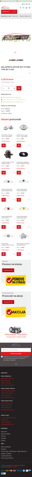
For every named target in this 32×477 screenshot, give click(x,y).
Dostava (3, 449)
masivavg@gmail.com (7, 397)
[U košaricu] (3, 145)
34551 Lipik (4, 420)
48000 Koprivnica (6, 405)
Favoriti (3, 436)
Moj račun (4, 431)
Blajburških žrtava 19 (7, 378)
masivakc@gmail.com (7, 409)
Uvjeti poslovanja (6, 456)
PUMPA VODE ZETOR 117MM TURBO (7, 163)
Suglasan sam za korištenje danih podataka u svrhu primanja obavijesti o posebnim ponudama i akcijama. (16, 358)
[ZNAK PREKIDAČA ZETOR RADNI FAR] (8, 181)
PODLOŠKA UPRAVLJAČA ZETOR (7, 244)
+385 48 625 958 (6, 407)
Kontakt (3, 438)
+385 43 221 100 (25, 4)
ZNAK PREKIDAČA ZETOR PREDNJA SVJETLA (22, 190)
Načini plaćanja (6, 447)
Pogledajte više (8, 270)
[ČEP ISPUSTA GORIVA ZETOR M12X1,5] (23, 236)
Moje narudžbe (5, 434)
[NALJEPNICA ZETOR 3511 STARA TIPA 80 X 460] (16, 37)
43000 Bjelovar (5, 380)
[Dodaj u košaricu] (18, 88)
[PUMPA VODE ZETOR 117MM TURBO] (8, 154)
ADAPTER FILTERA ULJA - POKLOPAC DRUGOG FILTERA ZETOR (22, 135)
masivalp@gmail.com (7, 424)
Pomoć (3, 440)
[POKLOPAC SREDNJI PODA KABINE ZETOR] (23, 154)
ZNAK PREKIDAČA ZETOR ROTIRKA (22, 217)
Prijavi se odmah (16, 353)
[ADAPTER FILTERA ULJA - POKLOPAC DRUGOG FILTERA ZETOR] (23, 127)
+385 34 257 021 (6, 422)
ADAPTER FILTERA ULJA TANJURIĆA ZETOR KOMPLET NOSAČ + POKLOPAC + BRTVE (8, 135)
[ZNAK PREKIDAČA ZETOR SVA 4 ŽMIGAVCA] (8, 208)
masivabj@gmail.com (7, 385)
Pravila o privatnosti (7, 458)
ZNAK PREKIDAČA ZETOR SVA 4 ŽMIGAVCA (6, 217)
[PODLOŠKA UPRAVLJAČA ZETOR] (8, 236)
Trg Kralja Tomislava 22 (8, 390)
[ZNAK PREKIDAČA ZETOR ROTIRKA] (23, 208)
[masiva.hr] (5, 8)
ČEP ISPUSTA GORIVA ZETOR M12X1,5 (23, 244)
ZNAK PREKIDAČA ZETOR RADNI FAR (6, 190)
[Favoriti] (23, 7)
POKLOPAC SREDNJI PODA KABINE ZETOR (23, 163)
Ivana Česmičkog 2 (7, 403)
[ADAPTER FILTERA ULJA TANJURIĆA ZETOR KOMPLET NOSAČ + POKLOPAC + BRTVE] (8, 127)
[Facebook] (16, 363)
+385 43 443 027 (6, 395)
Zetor (10, 113)
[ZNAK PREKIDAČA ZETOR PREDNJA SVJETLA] (23, 181)
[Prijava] (26, 7)
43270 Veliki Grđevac (7, 393)
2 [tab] (16, 52)
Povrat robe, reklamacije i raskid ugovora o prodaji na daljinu (14, 452)
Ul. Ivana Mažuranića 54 (8, 417)
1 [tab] (15, 52)
